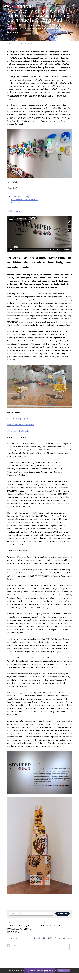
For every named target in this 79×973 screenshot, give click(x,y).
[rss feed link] (51, 938)
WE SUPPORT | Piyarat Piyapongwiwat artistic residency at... (19, 928)
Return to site (14, 938)
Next (42, 923)
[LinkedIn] (44, 938)
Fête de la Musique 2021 (54, 925)
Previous (12, 923)
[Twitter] (39, 938)
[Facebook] (35, 938)
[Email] (49, 938)
